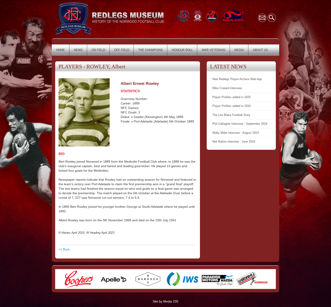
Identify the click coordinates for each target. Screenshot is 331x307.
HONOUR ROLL (182, 50)
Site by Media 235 (165, 301)
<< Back (64, 249)
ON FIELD (98, 50)
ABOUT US (260, 50)
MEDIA (239, 50)
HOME (60, 50)
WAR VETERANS (213, 50)
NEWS (78, 50)
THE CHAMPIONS (150, 50)
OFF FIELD (121, 50)
